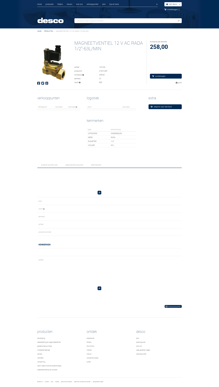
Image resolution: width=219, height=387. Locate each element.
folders (60, 4)
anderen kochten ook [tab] (49, 165)
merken (89, 350)
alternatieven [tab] (96, 165)
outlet (89, 362)
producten (49, 4)
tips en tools (114, 4)
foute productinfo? (174, 306)
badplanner (90, 338)
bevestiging (41, 338)
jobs (104, 4)
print (180, 82)
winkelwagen (173, 9)
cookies (57, 381)
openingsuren (140, 342)
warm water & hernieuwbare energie (49, 366)
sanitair (39, 354)
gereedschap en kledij (44, 346)
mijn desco (172, 4)
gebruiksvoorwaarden (66, 381)
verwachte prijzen (92, 358)
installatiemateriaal (43, 350)
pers (52, 381)
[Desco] (53, 19)
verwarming (41, 362)
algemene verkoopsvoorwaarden (82, 381)
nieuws (69, 4)
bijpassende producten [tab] (74, 165)
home (39, 4)
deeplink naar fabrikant (163, 106)
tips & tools (90, 346)
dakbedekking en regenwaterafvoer (49, 342)
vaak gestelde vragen (143, 350)
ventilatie (40, 358)
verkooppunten (92, 4)
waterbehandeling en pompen (47, 370)
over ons (79, 4)
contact (47, 381)
